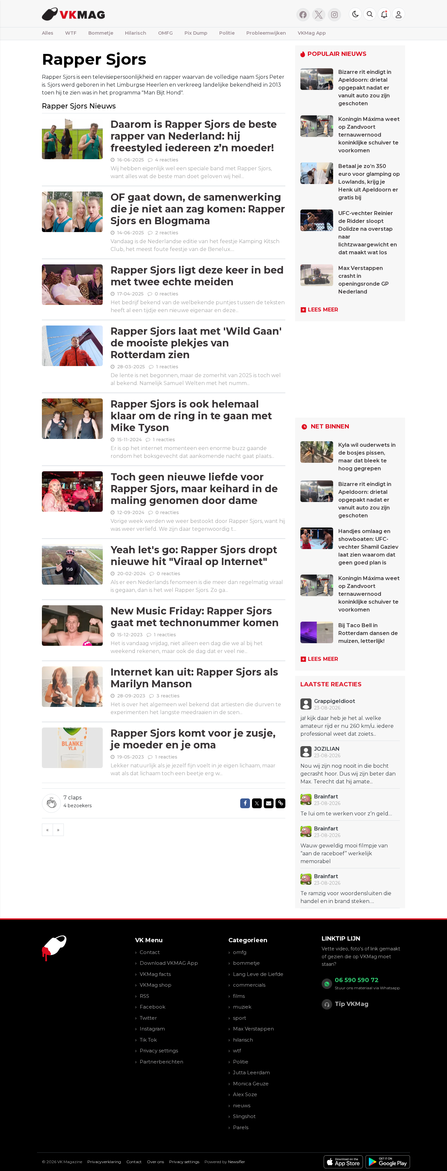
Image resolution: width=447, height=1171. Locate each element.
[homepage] (124, 13)
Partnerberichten (161, 1062)
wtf (237, 1050)
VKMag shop (155, 985)
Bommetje (100, 33)
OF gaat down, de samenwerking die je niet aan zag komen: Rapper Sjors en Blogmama (198, 209)
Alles (47, 33)
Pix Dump (196, 33)
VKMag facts (155, 974)
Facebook (152, 1007)
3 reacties (168, 696)
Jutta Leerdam (251, 1072)
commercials (249, 985)
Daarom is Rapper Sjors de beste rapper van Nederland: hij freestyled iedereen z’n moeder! (194, 136)
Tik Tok (148, 1040)
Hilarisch (135, 33)
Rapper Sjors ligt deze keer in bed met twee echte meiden (197, 276)
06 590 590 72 (357, 980)
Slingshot (244, 1116)
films (239, 996)
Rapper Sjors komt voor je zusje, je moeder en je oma (193, 739)
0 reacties (166, 294)
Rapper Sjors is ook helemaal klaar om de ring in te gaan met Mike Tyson (191, 416)
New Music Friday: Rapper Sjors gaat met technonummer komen (195, 617)
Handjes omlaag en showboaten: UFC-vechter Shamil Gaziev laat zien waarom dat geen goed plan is (368, 547)
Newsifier (236, 1161)
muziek (242, 1007)
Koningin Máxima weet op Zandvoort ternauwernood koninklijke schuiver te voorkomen (369, 135)
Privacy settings (159, 1050)
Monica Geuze (251, 1083)
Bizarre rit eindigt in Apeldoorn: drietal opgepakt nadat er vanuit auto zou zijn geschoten (364, 88)
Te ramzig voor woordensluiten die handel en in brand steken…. (345, 897)
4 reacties (166, 160)
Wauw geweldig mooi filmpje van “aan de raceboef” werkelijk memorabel (344, 853)
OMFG (165, 33)
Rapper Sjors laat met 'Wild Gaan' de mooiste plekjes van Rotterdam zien (196, 343)
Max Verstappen (253, 1029)
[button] (369, 14)
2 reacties (166, 233)
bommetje (246, 963)
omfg (239, 952)
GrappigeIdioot (334, 701)
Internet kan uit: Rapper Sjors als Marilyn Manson (194, 678)
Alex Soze (245, 1094)
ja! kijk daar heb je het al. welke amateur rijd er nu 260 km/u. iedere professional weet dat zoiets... (347, 726)
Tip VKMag (351, 1004)
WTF (71, 33)
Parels (240, 1127)
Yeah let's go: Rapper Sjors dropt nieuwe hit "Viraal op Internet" (194, 556)
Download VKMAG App (169, 963)
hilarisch (243, 1040)
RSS (144, 996)
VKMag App (312, 33)
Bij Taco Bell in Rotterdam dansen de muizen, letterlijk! (368, 633)
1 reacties (167, 367)
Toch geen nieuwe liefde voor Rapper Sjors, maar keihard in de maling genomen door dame (194, 489)
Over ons (155, 1161)
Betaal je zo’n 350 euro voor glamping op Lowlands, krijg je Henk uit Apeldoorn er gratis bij (369, 182)
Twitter (148, 1018)
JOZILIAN (327, 749)
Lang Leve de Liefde (258, 974)
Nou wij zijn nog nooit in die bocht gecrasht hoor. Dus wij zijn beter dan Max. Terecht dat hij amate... (348, 774)
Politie (227, 33)
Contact (150, 952)
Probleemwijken (266, 33)
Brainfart (326, 796)
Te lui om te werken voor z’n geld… (346, 814)
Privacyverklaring (104, 1161)
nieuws (241, 1105)
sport (239, 1018)
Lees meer (323, 310)
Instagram (152, 1029)
